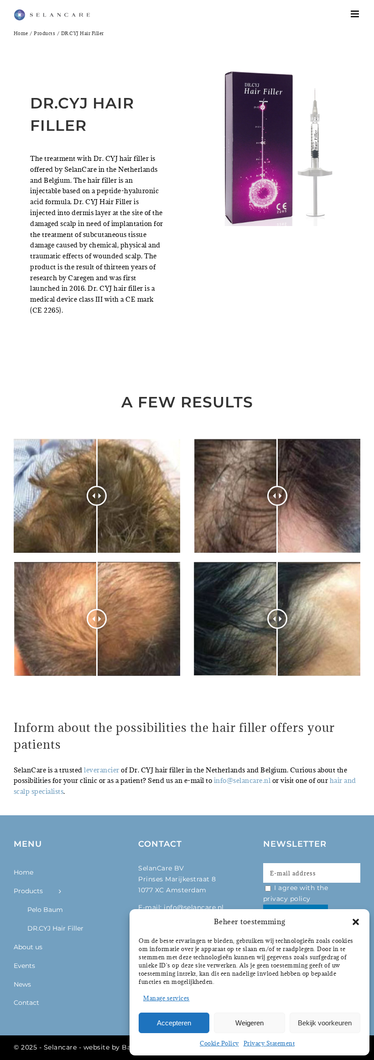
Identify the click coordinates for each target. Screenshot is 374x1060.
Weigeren (249, 1023)
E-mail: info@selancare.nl (181, 907)
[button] (355, 921)
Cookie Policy (219, 1043)
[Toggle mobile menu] (356, 14)
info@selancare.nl (243, 780)
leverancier (101, 770)
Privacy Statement (269, 1043)
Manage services (166, 998)
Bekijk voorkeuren (325, 1023)
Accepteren (174, 1023)
